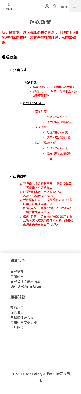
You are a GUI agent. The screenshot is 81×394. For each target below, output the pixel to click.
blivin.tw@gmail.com (25, 286)
